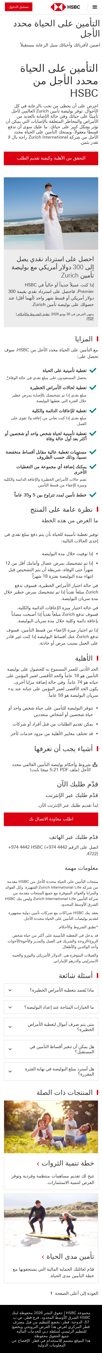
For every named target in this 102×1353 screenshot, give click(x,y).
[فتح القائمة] (93, 7)
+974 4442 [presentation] (19, 847)
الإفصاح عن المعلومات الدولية (39, 1343)
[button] (51, 990)
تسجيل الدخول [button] (19, 7)
